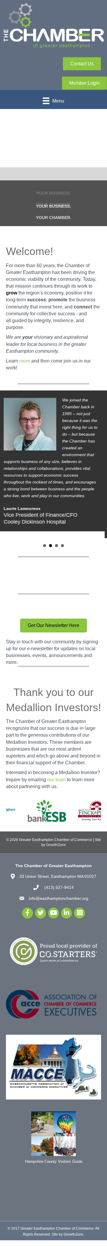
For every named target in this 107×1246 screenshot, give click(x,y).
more (24, 360)
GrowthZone (56, 844)
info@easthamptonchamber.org (58, 897)
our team (56, 779)
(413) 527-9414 (58, 886)
